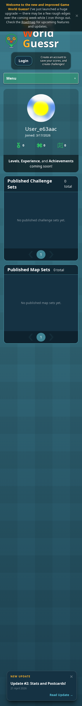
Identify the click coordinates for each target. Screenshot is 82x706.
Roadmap (28, 22)
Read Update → (61, 695)
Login (23, 60)
